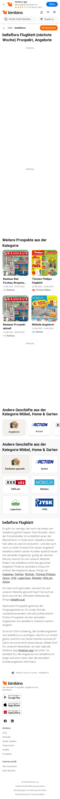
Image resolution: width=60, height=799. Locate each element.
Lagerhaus (24, 578)
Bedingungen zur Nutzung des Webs (30, 790)
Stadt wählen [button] (50, 19)
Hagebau (7, 574)
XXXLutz (47, 578)
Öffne (52, 4)
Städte (5, 749)
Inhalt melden (9, 741)
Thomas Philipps (45, 574)
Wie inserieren (9, 766)
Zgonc (6, 578)
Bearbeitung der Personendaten (30, 794)
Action (6, 582)
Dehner (19, 574)
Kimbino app (26, 650)
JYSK (13, 578)
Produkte (7, 753)
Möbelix (37, 578)
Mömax (29, 574)
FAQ (4, 732)
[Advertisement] (30, 79)
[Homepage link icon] (13, 673)
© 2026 (30, 782)
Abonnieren (50, 27)
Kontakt (6, 736)
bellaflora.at (18, 599)
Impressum (8, 745)
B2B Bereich (8, 770)
